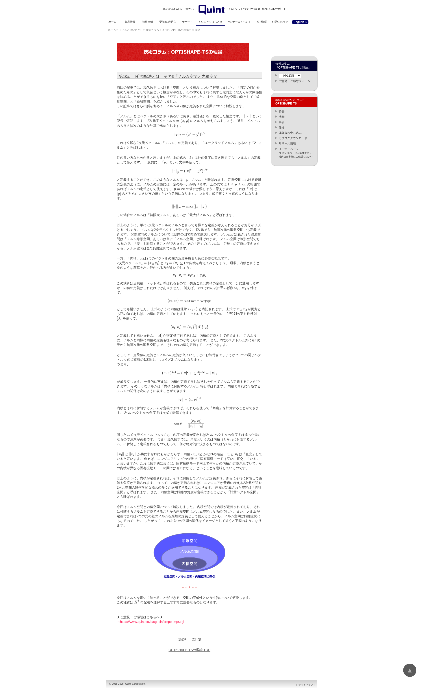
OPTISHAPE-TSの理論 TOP (189, 650)
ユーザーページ (289, 149)
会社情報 (262, 21)
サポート (187, 21)
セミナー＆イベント (239, 21)
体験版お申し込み (290, 132)
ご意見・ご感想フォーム (294, 81)
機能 (281, 116)
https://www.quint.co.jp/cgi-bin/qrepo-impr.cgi (152, 622)
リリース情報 (287, 143)
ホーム (112, 21)
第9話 (182, 640)
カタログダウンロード (293, 138)
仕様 (281, 127)
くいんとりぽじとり (210, 21)
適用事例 (147, 21)
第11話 (196, 640)
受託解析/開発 (167, 21)
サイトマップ (306, 684)
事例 (281, 122)
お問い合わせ (280, 21)
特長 (281, 111)
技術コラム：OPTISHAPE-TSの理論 (167, 30)
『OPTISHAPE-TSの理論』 (293, 67)
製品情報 (130, 21)
